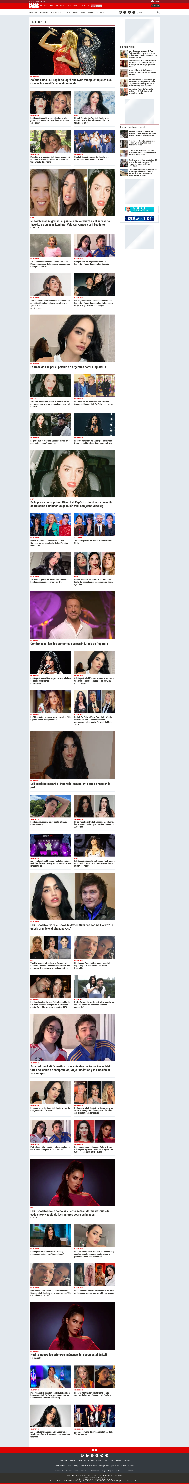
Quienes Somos (72, 1471)
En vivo (156, 6)
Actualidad (60, 6)
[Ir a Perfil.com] (155, 2)
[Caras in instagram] (120, 12)
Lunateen (118, 1460)
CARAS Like (96, 5)
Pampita (90, 12)
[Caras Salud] (139, 211)
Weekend (99, 1460)
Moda (75, 6)
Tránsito (130, 1471)
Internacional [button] (84, 6)
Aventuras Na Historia (89, 1466)
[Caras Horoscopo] (139, 220)
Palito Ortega (33, 12)
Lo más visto (127, 46)
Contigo (76, 1466)
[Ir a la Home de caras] (34, 7)
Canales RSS (59, 1471)
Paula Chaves (100, 12)
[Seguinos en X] (129, 12)
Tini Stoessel (44, 12)
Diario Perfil (63, 1460)
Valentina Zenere (56, 12)
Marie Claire (81, 1460)
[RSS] (101, 1455)
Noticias (43, 6)
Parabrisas (109, 1460)
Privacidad (95, 1471)
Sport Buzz (115, 1466)
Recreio (123, 1466)
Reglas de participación (117, 1471)
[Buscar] (158, 12)
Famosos (51, 6)
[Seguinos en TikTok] (133, 12)
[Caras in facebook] (124, 12)
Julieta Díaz (67, 12)
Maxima (131, 1466)
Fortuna (91, 1460)
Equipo (103, 1471)
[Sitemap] (106, 1455)
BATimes (127, 1460)
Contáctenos (84, 1471)
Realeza (68, 6)
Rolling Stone (104, 1466)
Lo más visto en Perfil (132, 127)
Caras (69, 1466)
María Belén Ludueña (79, 12)
